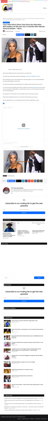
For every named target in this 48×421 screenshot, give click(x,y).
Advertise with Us (25, 418)
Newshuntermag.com (36, 87)
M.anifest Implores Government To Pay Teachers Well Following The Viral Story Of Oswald (9, 234)
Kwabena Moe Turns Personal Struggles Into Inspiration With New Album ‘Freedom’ (21, 398)
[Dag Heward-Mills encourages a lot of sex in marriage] (7, 364)
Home (5, 18)
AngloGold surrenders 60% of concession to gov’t (22, 369)
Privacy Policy (37, 418)
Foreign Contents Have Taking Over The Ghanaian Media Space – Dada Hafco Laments (23, 232)
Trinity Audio (15, 69)
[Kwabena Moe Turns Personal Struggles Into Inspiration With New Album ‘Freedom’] (7, 357)
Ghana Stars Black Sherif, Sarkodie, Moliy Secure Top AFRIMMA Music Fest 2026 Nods (22, 400)
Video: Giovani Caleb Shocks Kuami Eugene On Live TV (38, 231)
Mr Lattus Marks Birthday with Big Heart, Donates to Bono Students (18, 410)
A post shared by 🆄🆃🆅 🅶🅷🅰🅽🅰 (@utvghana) (23, 146)
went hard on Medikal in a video (33, 76)
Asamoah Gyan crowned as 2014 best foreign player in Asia (24, 320)
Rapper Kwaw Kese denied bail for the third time (22, 375)
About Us (19, 418)
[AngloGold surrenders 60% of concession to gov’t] (7, 371)
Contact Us (32, 418)
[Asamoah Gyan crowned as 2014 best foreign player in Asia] (7, 323)
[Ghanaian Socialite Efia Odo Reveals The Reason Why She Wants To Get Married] (7, 344)
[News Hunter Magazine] (7, 8)
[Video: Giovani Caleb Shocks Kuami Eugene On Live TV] (38, 226)
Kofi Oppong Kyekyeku (9, 31)
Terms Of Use (44, 418)
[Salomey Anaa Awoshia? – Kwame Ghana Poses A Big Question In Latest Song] (7, 386)
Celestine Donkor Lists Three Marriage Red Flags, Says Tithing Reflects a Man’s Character (25, 1)
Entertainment (9, 18)
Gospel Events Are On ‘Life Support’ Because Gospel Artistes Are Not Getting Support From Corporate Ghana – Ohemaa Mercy (26, 349)
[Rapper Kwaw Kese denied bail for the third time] (7, 378)
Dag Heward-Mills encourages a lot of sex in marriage (23, 362)
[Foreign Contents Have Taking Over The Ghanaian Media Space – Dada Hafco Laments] (24, 226)
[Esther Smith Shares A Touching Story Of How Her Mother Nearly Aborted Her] (7, 331)
